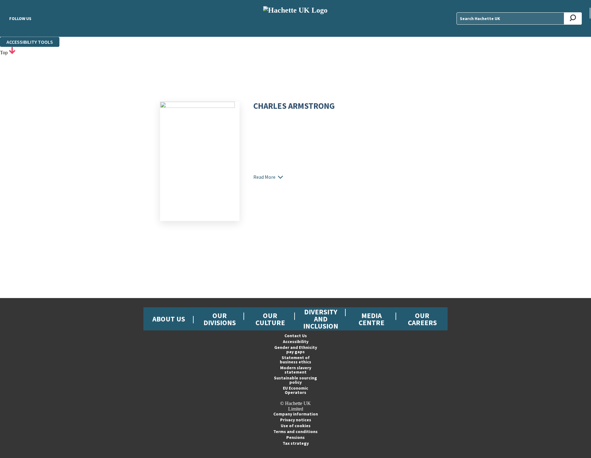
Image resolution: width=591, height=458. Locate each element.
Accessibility (295, 341)
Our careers (422, 319)
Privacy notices (295, 420)
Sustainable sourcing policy (295, 380)
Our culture (270, 319)
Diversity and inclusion (320, 318)
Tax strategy (296, 443)
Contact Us (295, 335)
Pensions (295, 437)
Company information (295, 414)
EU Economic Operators (295, 390)
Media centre (371, 319)
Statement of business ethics (295, 360)
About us (168, 318)
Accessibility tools (29, 42)
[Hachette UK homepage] (295, 18)
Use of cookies (296, 425)
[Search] (573, 18)
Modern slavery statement (295, 370)
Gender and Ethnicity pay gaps (295, 349)
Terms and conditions (295, 431)
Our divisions (219, 319)
